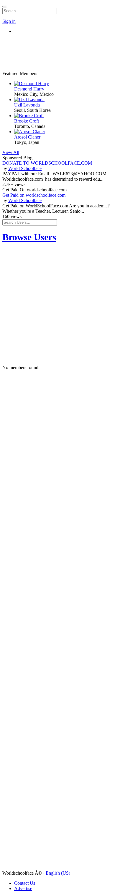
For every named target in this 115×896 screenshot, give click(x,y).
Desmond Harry (29, 88)
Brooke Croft (26, 120)
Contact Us (24, 883)
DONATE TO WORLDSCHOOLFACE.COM (47, 163)
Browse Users (29, 237)
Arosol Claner (27, 136)
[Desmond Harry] (63, 83)
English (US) (58, 873)
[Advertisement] (37, 46)
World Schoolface (25, 168)
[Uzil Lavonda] (63, 99)
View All (10, 152)
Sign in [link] (9, 21)
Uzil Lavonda (27, 104)
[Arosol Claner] (63, 131)
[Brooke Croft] (63, 115)
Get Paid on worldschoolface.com (33, 195)
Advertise (23, 888)
